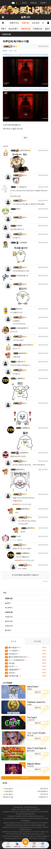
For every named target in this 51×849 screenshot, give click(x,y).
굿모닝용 (10, 663)
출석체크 (8, 630)
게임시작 (38, 692)
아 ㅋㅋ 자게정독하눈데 (15, 660)
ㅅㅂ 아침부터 (12, 651)
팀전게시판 (9, 621)
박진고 (18, 209)
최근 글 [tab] (13, 641)
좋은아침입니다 (12, 647)
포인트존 (35, 23)
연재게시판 (9, 626)
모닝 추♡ (10, 666)
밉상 (13, 46)
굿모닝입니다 (12, 654)
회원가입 (33, 3)
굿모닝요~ (10, 673)
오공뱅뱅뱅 (23, 242)
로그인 (24, 3)
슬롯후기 (8, 603)
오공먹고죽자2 (24, 150)
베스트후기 (13, 29)
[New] (13, 692)
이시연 (18, 536)
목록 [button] (46, 581)
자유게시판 (25, 29)
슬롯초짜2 (22, 353)
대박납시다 (23, 187)
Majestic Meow (33, 764)
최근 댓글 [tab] (37, 641)
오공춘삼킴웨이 (21, 328)
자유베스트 (37, 29)
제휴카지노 (14, 23)
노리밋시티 (31, 720)
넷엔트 (29, 689)
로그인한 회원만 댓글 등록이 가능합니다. (25, 575)
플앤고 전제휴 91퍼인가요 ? (16, 657)
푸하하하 (19, 226)
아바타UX (30, 766)
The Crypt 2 (32, 717)
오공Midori (19, 378)
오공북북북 (23, 453)
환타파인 (19, 309)
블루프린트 (31, 751)
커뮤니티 (25, 23)
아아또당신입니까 (22, 276)
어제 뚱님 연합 (12, 676)
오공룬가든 (20, 362)
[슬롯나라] (25, 10)
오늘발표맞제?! (12, 669)
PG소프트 (30, 735)
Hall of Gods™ (33, 686)
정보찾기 (43, 3)
